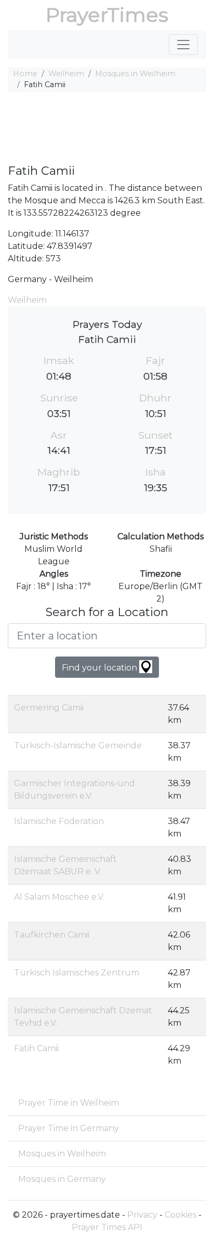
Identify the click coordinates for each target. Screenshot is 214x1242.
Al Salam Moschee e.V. (59, 897)
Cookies (180, 1215)
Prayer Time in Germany (68, 1128)
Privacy (142, 1215)
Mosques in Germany (62, 1179)
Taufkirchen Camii (51, 935)
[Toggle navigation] (183, 44)
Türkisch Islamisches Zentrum (76, 973)
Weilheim (66, 73)
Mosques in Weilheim (135, 73)
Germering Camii (49, 708)
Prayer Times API (107, 1227)
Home (25, 73)
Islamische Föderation (59, 821)
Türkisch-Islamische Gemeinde (78, 745)
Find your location (100, 668)
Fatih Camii (36, 1048)
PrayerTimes (107, 15)
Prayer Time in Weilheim (68, 1103)
